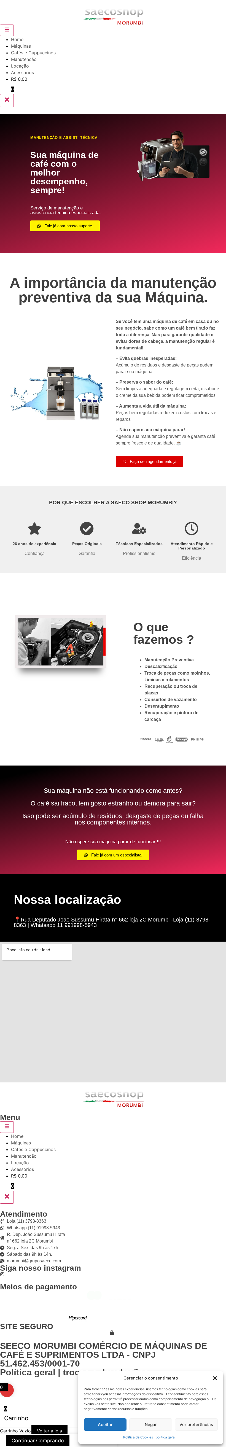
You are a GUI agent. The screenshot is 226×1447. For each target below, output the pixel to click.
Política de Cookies (138, 1437)
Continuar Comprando (38, 1440)
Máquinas (21, 46)
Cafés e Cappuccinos (33, 52)
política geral (166, 1437)
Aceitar (105, 1424)
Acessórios (22, 72)
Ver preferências (196, 1424)
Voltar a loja (49, 1430)
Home (17, 39)
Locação (20, 66)
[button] (215, 1378)
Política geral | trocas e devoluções (74, 1372)
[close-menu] (7, 100)
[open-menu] (7, 30)
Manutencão (24, 59)
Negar (151, 1424)
